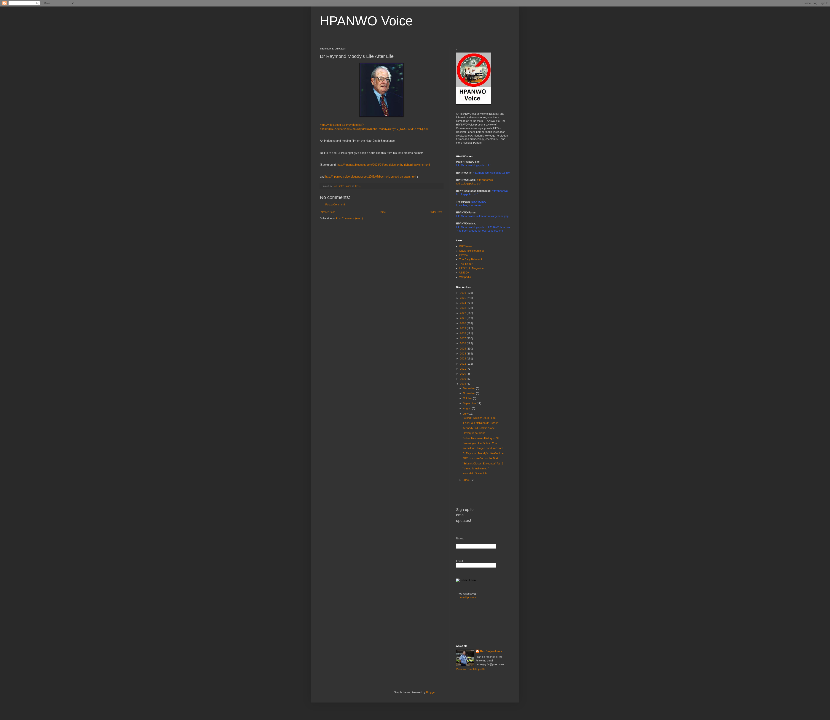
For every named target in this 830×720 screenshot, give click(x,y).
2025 (463, 298)
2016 (463, 343)
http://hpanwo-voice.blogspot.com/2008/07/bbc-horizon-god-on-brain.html (370, 176)
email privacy (468, 597)
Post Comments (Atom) (349, 218)
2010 (463, 373)
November (469, 393)
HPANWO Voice (366, 21)
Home (382, 212)
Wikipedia (465, 277)
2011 (463, 368)
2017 (463, 338)
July (465, 413)
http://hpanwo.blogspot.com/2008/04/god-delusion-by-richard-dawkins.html (383, 164)
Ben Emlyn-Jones (491, 651)
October (468, 398)
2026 (463, 292)
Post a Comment (335, 204)
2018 (463, 333)
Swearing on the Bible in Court (480, 443)
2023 (463, 308)
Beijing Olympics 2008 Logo (479, 418)
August (467, 408)
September (470, 403)
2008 (463, 383)
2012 (463, 363)
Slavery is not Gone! (474, 433)
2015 (463, 348)
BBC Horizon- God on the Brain (481, 458)
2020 (463, 323)
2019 (463, 328)
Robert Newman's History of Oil (481, 438)
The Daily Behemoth (471, 259)
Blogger (430, 692)
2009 (463, 378)
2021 (463, 318)
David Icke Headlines (471, 250)
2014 (463, 353)
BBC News (465, 246)
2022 (463, 313)
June (466, 480)
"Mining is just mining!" (476, 468)
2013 (463, 358)
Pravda (463, 255)
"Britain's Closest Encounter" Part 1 (483, 463)
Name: (460, 538)
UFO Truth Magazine (471, 268)
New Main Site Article (475, 473)
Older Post (436, 212)
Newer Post (328, 212)
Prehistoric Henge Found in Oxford (483, 448)
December (469, 388)
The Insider (465, 263)
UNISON (464, 272)
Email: (459, 561)
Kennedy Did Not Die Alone (479, 428)
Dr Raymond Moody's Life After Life (483, 453)
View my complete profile (470, 669)
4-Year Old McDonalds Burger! (480, 422)
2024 (463, 303)
